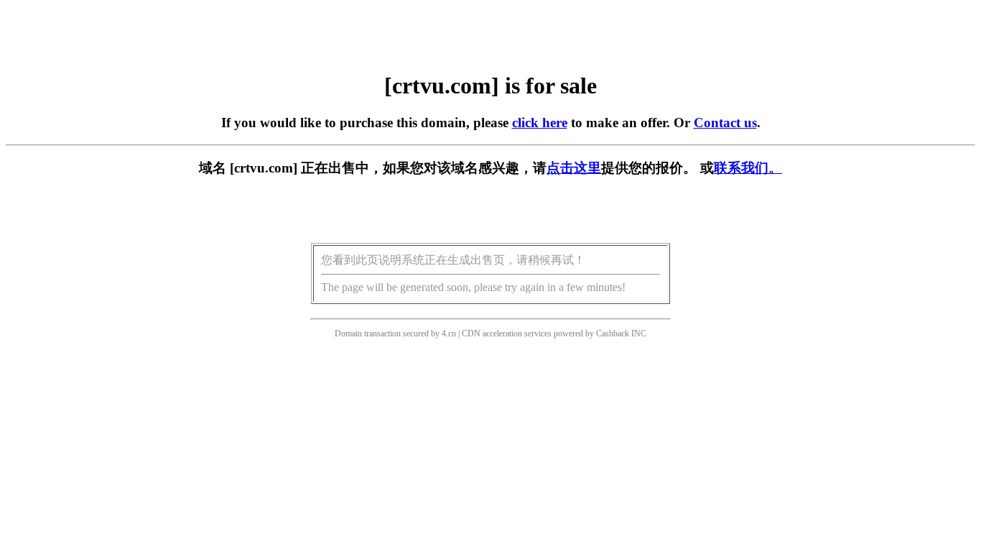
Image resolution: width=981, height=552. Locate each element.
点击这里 (574, 167)
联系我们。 (748, 167)
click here (539, 122)
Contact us (725, 122)
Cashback (612, 333)
